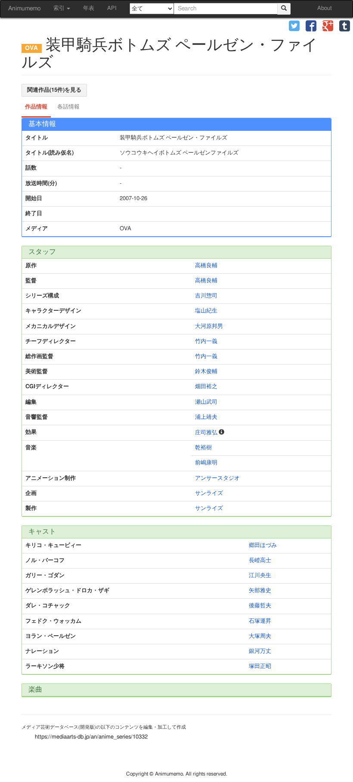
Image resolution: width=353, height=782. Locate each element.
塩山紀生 (206, 311)
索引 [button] (59, 8)
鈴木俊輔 (206, 371)
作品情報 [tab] (36, 107)
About (324, 8)
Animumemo (24, 9)
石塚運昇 (260, 621)
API (112, 8)
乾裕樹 (203, 448)
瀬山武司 (206, 402)
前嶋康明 (206, 463)
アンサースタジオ (217, 478)
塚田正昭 (260, 666)
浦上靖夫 (206, 417)
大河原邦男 (209, 326)
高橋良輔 (206, 266)
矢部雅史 (260, 590)
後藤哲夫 (260, 606)
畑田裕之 (206, 386)
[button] (294, 27)
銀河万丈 (260, 651)
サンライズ (209, 493)
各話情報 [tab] (68, 107)
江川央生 (260, 575)
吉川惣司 (206, 296)
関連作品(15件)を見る (54, 90)
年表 (88, 8)
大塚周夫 (260, 636)
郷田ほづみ (263, 545)
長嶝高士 (260, 560)
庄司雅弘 (206, 433)
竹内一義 (206, 341)
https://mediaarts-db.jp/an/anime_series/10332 (91, 737)
